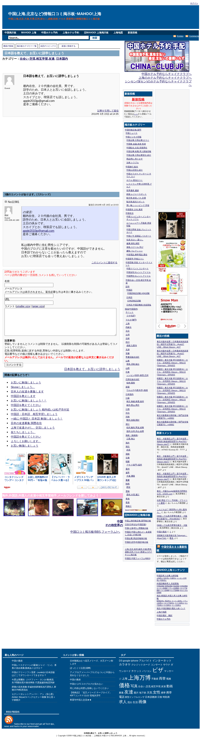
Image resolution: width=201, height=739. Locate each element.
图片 (136, 692)
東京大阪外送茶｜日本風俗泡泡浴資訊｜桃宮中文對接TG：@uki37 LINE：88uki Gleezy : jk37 (172, 344)
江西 (128, 409)
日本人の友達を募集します (27, 391)
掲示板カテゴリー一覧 (27, 46)
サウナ (166, 664)
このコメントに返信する (104, 262)
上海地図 (118, 32)
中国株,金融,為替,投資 (136, 144)
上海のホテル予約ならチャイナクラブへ (165, 77)
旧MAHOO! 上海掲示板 (96, 32)
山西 (128, 368)
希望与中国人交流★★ (80, 700)
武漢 (128, 450)
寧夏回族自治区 (132, 357)
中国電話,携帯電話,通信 (136, 255)
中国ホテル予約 (49, 32)
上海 (128, 323)
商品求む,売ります (134, 159)
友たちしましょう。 (23, 432)
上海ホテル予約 (71, 32)
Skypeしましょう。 (23, 387)
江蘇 (128, 398)
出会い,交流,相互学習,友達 (37, 58)
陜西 (128, 484)
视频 (168, 679)
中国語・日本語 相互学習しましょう (34, 414)
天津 (128, 350)
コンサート (157, 664)
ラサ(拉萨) (130, 316)
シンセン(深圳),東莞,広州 (137, 375)
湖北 (128, 446)
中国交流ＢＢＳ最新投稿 (172, 548)
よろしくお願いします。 (26, 441)
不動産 (154, 679)
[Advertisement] (48, 64)
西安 (128, 487)
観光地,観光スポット (135, 202)
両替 (162, 678)
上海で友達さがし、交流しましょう (33, 427)
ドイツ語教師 (165, 590)
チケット (136, 671)
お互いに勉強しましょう (26, 382)
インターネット (162, 660)
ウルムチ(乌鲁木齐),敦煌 (137, 390)
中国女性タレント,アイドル (138, 272)
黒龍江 (129, 506)
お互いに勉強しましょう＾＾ (29, 400)
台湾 (128, 335)
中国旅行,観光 (132, 167)
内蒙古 (129, 327)
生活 (135, 702)
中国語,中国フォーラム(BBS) (137, 558)
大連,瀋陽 (130, 476)
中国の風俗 (162, 532)
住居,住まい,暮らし (134, 240)
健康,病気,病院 (132, 243)
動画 (169, 686)
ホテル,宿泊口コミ (134, 180)
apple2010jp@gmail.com (38, 230)
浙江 (128, 424)
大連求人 (173, 578)
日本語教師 (184, 586)
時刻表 (166, 697)
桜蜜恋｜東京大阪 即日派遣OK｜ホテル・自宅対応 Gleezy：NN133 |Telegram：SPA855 (172, 363)
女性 (156, 692)
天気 (149, 692)
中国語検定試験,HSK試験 (138, 293)
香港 (128, 502)
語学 (128, 287)
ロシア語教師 (174, 590)
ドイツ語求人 (179, 603)
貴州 (128, 469)
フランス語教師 (173, 588)
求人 (123, 702)
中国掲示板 (10, 32)
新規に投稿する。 (69, 46)
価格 (124, 685)
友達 (128, 691)
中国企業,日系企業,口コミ (137, 140)
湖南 (128, 454)
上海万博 (139, 677)
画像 (142, 701)
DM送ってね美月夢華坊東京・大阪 (172, 525)
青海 (128, 499)
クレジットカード (140, 664)
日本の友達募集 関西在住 (26, 423)
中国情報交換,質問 (133, 130)
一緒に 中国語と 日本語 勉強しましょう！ (37, 418)
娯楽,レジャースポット (136, 194)
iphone (134, 661)
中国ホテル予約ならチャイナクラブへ (167, 74)
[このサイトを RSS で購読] (158, 547)
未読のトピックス (48, 46)
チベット (129, 312)
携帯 (163, 693)
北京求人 (166, 578)
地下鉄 (142, 693)
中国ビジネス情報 (133, 137)
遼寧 (128, 473)
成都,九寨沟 (131, 345)
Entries (180, 36)
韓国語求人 (160, 601)
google (126, 661)
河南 (128, 417)
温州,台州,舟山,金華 (135, 431)
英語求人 (168, 601)
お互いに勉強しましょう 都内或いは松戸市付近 (40, 409)
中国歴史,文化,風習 (134, 209)
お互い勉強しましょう (24, 445)
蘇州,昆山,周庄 (132, 405)
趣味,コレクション (134, 251)
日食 (159, 697)
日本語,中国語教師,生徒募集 (138, 305)
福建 (128, 461)
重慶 (128, 480)
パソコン (147, 671)
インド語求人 (176, 605)
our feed (31, 724)
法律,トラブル (132, 162)
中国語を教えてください (26, 405)
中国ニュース (131, 133)
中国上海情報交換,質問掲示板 (138, 521)
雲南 (128, 491)
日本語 (129, 297)
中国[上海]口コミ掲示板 (81, 736)
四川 (128, 342)
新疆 (128, 387)
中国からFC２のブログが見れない (86, 684)
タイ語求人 (167, 605)
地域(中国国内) (131, 309)
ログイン (194, 3)
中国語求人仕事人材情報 (167, 576)
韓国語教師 (169, 586)
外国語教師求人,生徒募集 (168, 583)
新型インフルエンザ (134, 697)
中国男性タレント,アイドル (138, 276)
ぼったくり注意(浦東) (80, 668)
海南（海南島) (132, 435)
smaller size (23, 306)
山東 (128, 361)
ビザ (158, 670)
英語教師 (176, 586)
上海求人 (160, 578)
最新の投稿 (8, 46)
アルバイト (145, 660)
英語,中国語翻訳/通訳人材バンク (171, 608)
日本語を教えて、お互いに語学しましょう (92, 369)
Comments (194, 36)
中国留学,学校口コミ (135, 259)
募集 (121, 693)
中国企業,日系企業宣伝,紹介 (138, 155)
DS (120, 660)
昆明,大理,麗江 (132, 495)
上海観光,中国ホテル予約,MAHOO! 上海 (110, 736)
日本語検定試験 (134, 301)
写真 (134, 686)
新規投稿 (132, 32)
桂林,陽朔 (130, 383)
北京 (128, 331)
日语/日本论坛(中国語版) (135, 524)
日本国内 (62, 58)
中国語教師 (160, 586)
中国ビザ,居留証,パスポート (138, 236)
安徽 (128, 353)
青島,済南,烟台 (132, 364)
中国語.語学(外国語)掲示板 (136, 542)
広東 (128, 372)
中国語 (129, 290)
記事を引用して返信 (108, 110)
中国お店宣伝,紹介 (134, 170)
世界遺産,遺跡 (132, 190)
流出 (129, 702)
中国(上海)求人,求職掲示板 (136, 528)
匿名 (172, 538)
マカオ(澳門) (131, 320)
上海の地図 (161, 612)
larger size (38, 306)
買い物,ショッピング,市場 (137, 205)
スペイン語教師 (162, 588)
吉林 (128, 338)
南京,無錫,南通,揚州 (135, 401)
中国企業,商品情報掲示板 (136, 538)
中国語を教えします (23, 396)
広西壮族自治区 (132, 379)
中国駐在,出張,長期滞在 (136, 148)
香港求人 (163, 580)
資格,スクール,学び (134, 247)
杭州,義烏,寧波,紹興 (135, 427)
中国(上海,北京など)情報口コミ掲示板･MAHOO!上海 (54, 14)
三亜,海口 (130, 439)
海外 (128, 443)
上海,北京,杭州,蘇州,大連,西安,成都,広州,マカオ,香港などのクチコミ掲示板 (138, 552)
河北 (128, 413)
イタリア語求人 (168, 603)
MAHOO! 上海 (28, 32)
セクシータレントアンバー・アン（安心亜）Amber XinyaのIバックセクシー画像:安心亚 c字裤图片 (33, 697)
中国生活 (129, 213)
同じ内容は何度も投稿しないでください (89, 688)
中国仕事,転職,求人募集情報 (138, 151)
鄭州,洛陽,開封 (132, 420)
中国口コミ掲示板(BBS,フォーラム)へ (95, 531)
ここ (136, 114)
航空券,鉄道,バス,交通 (136, 198)
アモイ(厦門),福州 (134, 465)
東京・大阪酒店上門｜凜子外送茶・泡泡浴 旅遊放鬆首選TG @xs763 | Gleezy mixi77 (172, 441)
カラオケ (125, 664)
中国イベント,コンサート (137, 268)
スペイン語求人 (177, 601)
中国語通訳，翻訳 (164, 615)
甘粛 (128, 458)
